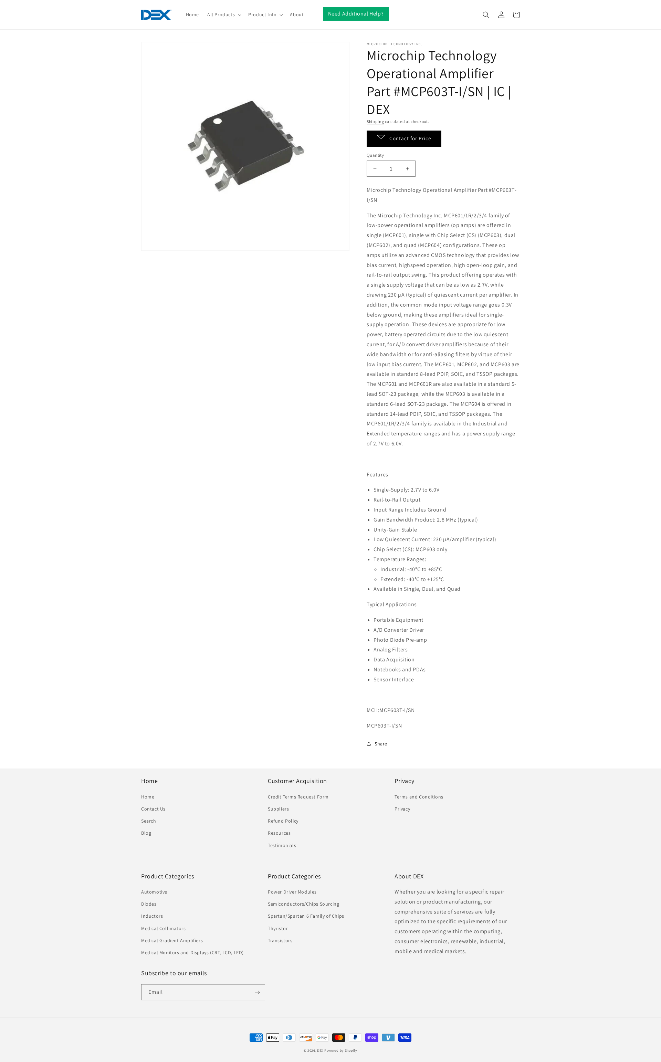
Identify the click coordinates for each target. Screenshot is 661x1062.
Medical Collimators (163, 928)
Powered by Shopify (340, 1050)
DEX (320, 1050)
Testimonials (282, 845)
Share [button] (381, 744)
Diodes (149, 904)
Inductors (152, 916)
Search (148, 821)
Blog (146, 833)
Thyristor (278, 928)
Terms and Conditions (419, 797)
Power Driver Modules (292, 892)
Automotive (154, 892)
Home (147, 797)
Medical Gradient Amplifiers (172, 940)
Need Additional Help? (356, 13)
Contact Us (153, 809)
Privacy (402, 809)
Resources (279, 833)
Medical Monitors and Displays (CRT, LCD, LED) (192, 952)
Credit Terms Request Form (298, 797)
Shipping (375, 121)
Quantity (375, 155)
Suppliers (278, 809)
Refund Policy (283, 821)
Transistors (280, 940)
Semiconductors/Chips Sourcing (303, 904)
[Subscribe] (257, 992)
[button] (223, 14)
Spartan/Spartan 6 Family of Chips (306, 916)
